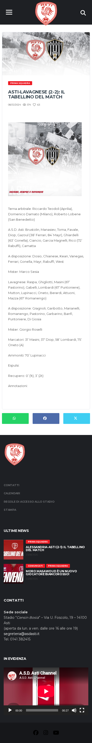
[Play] (10, 710)
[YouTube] (56, 733)
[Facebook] (36, 733)
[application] (46, 691)
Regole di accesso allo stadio (29, 501)
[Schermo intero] (81, 710)
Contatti (11, 485)
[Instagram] (46, 733)
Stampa (10, 509)
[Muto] (74, 710)
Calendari (12, 493)
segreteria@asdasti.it (21, 634)
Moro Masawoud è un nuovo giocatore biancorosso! (51, 572)
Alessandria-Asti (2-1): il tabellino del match (55, 548)
